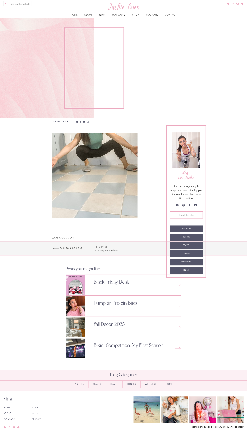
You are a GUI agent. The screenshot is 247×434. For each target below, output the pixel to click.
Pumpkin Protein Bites (115, 303)
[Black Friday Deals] (177, 284)
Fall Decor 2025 (109, 324)
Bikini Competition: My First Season (128, 345)
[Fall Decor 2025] (177, 327)
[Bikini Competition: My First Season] (177, 348)
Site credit (239, 427)
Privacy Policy (225, 427)
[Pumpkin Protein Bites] (177, 305)
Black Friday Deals (112, 282)
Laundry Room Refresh (107, 250)
